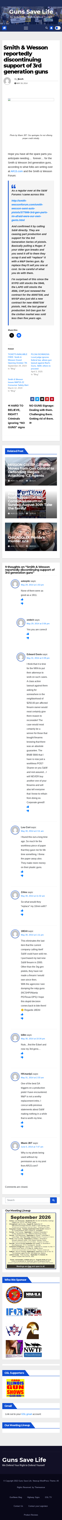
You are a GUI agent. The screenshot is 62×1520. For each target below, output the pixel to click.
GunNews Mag (16, 1497)
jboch (21, 79)
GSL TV (48, 1497)
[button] (46, 28)
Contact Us (18, 1506)
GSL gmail (26, 1414)
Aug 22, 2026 (17, 514)
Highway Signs (33, 1497)
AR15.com (17, 171)
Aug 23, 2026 (17, 481)
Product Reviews (31, 1515)
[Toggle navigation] (26, 28)
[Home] (4, 28)
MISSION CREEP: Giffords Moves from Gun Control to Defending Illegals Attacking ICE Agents (31, 470)
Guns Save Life (31, 11)
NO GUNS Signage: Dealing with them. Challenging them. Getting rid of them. (41, 412)
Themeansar (40, 1487)
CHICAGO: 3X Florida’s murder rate (26, 539)
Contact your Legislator (38, 1506)
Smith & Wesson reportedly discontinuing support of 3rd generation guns (26, 59)
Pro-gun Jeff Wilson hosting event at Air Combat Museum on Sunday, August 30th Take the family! (30, 501)
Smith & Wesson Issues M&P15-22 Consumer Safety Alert (18, 382)
